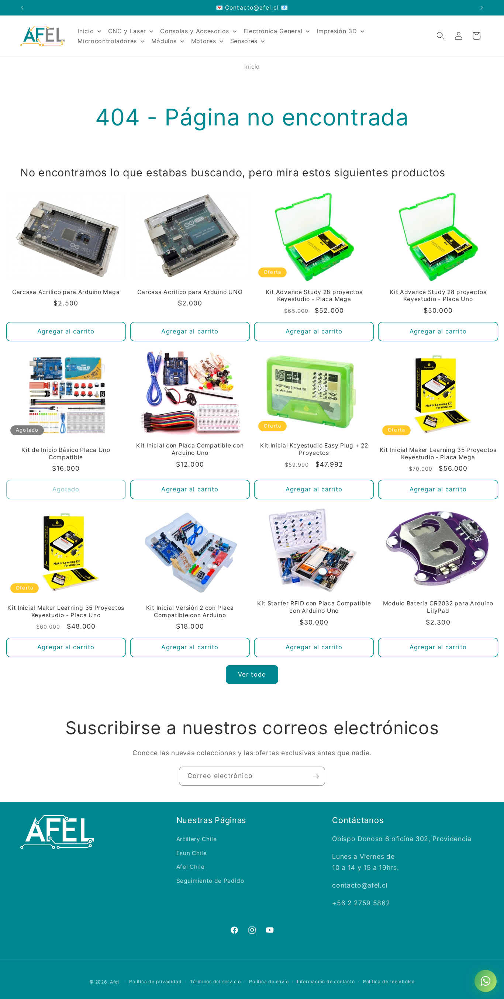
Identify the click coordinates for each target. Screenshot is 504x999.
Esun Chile (191, 853)
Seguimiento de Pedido (210, 880)
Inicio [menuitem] (85, 31)
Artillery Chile (196, 839)
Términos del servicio (215, 981)
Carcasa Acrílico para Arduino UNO (189, 291)
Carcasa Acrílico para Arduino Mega (66, 291)
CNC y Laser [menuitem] (127, 31)
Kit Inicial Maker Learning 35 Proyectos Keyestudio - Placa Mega (438, 453)
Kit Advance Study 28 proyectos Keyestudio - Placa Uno (438, 295)
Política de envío (269, 981)
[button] (440, 36)
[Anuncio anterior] (22, 7)
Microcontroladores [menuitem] (107, 41)
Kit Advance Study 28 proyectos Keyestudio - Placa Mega (314, 295)
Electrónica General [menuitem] (273, 31)
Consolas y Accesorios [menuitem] (194, 31)
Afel (114, 982)
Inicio (252, 66)
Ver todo (252, 674)
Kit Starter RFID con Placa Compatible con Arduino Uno (314, 607)
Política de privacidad (155, 981)
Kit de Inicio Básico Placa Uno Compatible (65, 453)
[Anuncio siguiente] (482, 7)
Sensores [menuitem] (244, 41)
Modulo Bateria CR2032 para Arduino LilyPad (438, 607)
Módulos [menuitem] (164, 41)
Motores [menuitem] (203, 41)
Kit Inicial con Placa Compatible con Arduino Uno (190, 449)
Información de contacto (326, 981)
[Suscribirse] (316, 776)
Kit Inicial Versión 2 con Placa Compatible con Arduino (190, 611)
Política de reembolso (389, 981)
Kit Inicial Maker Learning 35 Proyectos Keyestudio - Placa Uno (65, 611)
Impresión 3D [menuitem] (337, 31)
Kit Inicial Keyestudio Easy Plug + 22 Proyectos (314, 449)
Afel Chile (190, 866)
